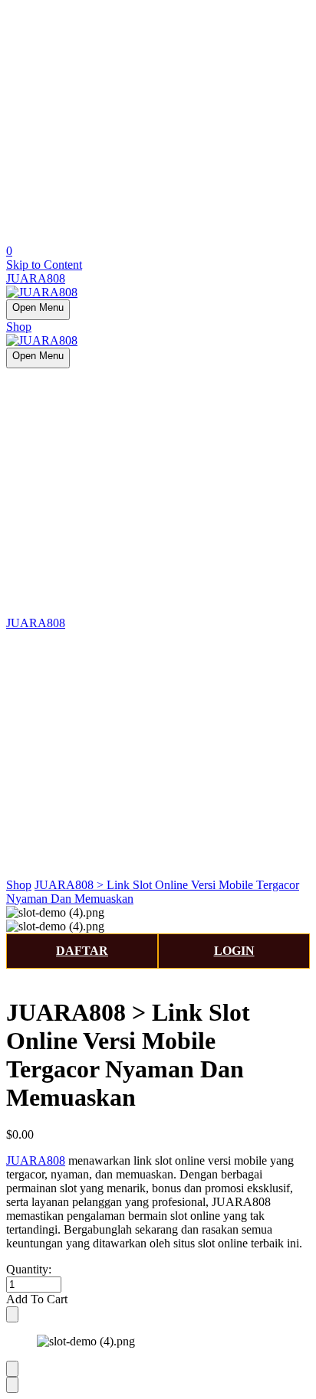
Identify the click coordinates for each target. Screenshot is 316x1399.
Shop (18, 326)
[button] (158, 1299)
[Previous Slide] (12, 1369)
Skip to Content (44, 264)
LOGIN (234, 950)
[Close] (12, 1314)
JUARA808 (35, 278)
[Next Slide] (12, 1385)
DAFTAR (82, 950)
